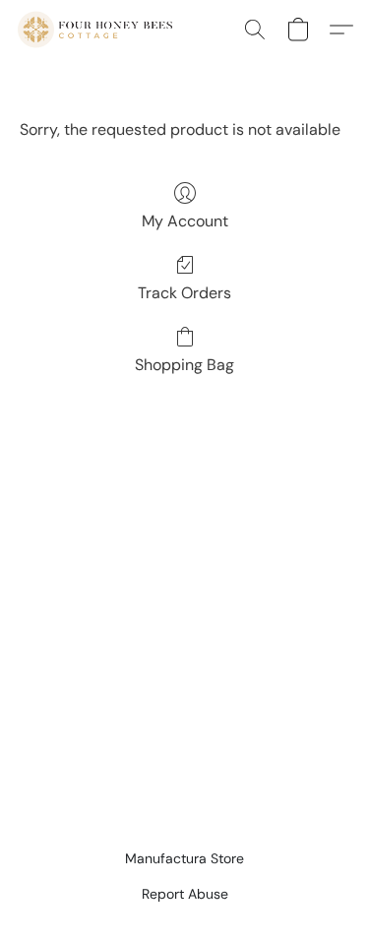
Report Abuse (185, 894)
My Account (185, 221)
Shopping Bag (184, 364)
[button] (99, 29)
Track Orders (184, 293)
